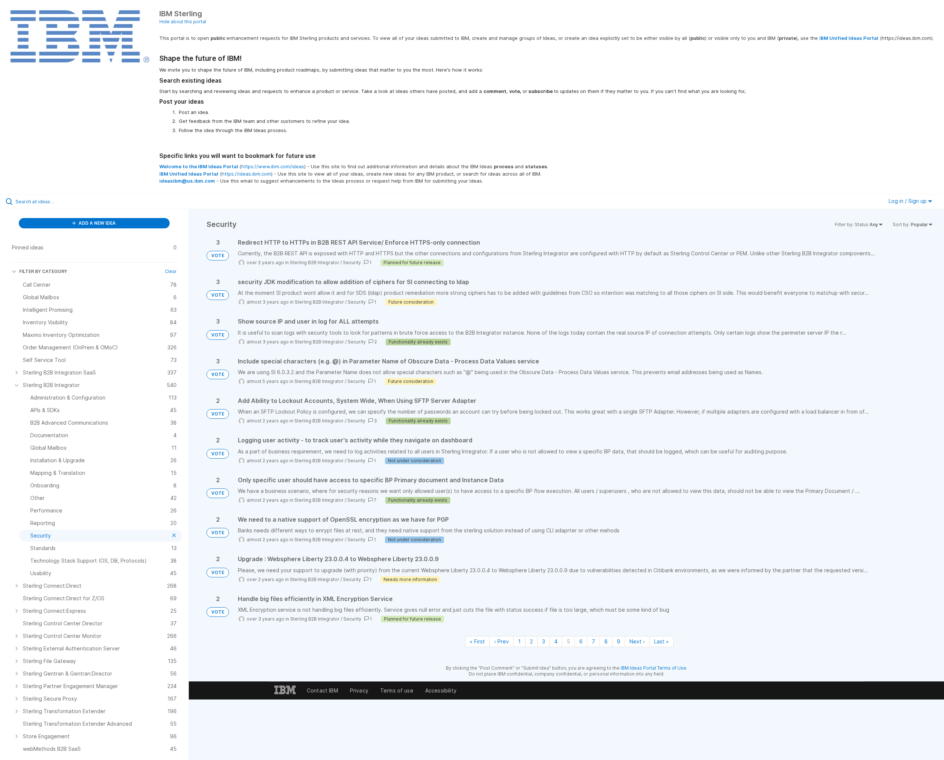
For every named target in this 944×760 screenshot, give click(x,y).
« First (477, 641)
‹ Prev (501, 641)
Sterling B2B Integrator (314, 262)
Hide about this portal (182, 21)
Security (352, 262)
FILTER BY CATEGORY (43, 271)
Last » (661, 641)
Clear (171, 271)
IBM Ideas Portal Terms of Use (653, 668)
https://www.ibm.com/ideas (272, 166)
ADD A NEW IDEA (96, 223)
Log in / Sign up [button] (908, 201)
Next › (637, 641)
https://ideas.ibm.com (246, 174)
